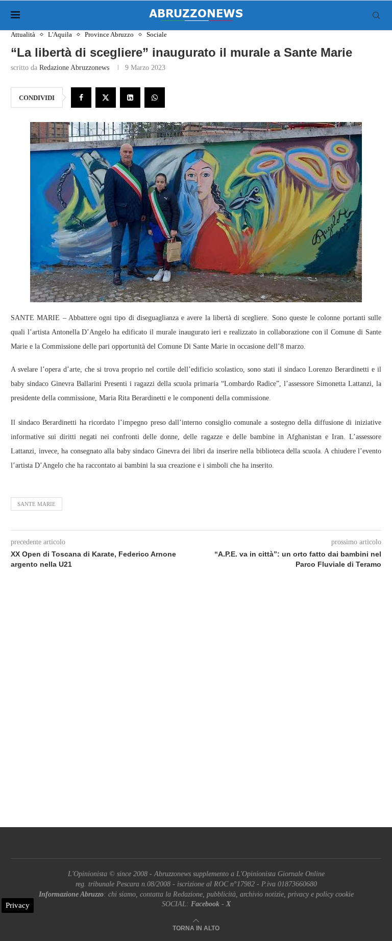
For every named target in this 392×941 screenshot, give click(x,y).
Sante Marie (36, 504)
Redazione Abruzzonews (74, 67)
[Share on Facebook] (81, 97)
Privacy (18, 905)
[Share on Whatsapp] (154, 97)
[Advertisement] (196, 709)
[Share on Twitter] (105, 97)
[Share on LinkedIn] (130, 97)
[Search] (376, 15)
